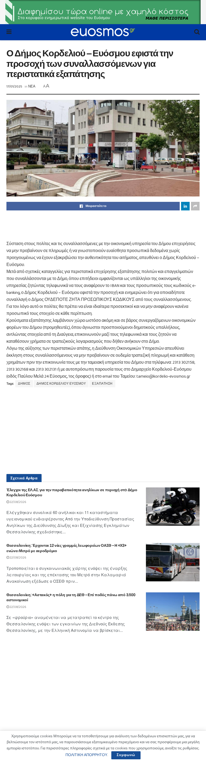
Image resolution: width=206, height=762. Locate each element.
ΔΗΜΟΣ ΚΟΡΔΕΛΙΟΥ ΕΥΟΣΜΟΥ (61, 383)
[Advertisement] (103, 225)
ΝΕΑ (31, 86)
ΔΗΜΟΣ (24, 383)
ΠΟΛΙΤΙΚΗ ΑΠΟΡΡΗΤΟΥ (86, 755)
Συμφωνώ (126, 755)
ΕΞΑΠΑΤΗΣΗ (102, 383)
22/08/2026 (17, 502)
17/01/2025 (14, 86)
